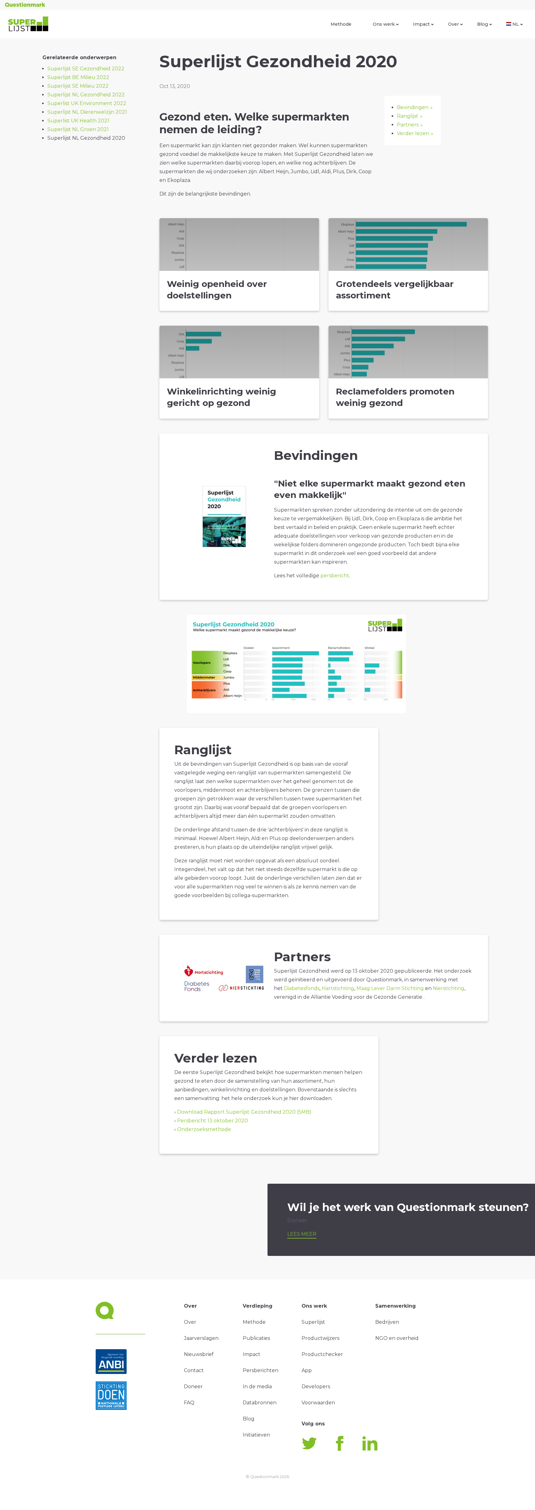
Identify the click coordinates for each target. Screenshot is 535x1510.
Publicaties (256, 1338)
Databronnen (259, 1403)
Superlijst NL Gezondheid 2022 (86, 95)
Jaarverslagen (201, 1338)
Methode (341, 24)
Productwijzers (320, 1338)
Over (453, 24)
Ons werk (384, 24)
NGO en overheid (397, 1338)
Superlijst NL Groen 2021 (78, 129)
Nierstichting (448, 988)
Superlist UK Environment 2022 (86, 103)
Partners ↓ (410, 125)
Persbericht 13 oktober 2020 (212, 1121)
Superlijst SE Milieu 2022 (78, 86)
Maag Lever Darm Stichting (390, 988)
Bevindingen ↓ (415, 107)
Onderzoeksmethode (204, 1129)
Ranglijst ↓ (410, 116)
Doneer (193, 1386)
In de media (257, 1386)
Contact (194, 1370)
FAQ (189, 1403)
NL (515, 24)
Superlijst (313, 1322)
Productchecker (322, 1354)
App (307, 1370)
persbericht (334, 576)
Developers (316, 1386)
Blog (482, 24)
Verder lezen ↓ (415, 133)
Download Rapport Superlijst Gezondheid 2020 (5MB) (244, 1112)
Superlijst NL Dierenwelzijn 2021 (87, 112)
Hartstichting (338, 988)
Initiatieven (256, 1435)
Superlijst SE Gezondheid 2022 (85, 69)
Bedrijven (387, 1322)
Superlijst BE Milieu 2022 (78, 77)
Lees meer (301, 1234)
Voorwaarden (318, 1403)
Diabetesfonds (302, 988)
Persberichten (260, 1370)
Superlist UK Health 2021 (78, 121)
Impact (421, 24)
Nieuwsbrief (199, 1354)
